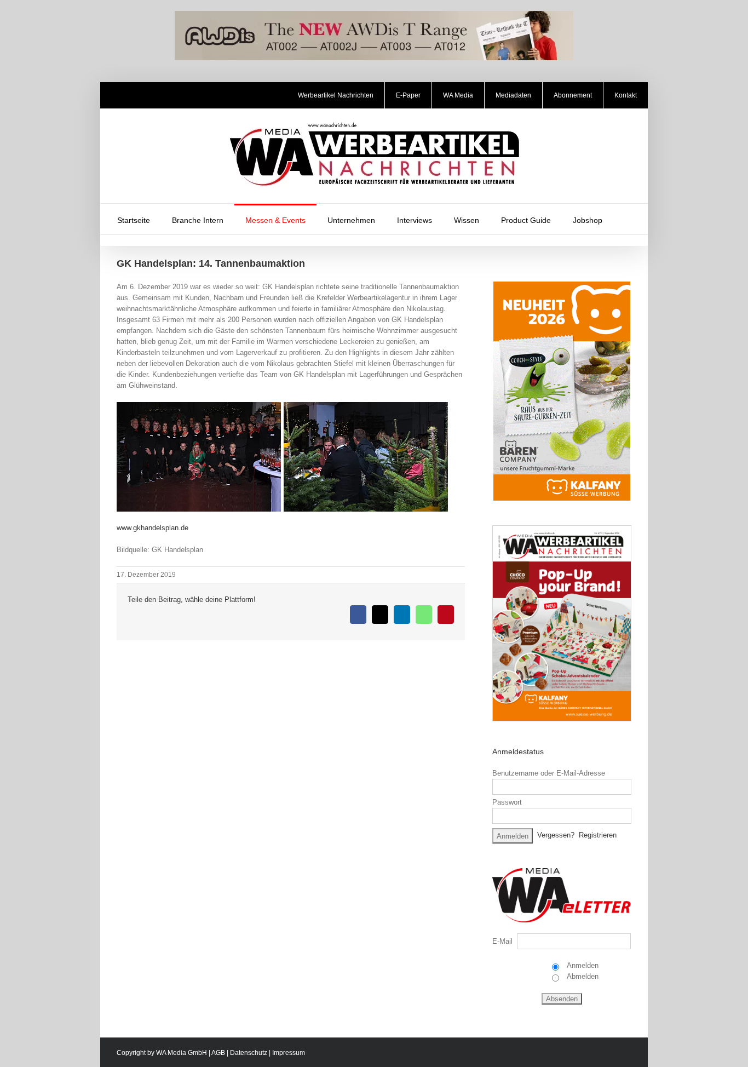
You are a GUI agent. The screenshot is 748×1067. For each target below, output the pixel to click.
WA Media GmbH (181, 1053)
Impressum (288, 1053)
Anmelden (582, 965)
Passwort (507, 802)
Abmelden (582, 976)
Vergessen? (555, 835)
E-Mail (502, 941)
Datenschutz (248, 1053)
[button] (627, 219)
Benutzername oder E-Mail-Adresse (548, 773)
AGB (218, 1053)
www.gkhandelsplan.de (152, 528)
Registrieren (598, 835)
